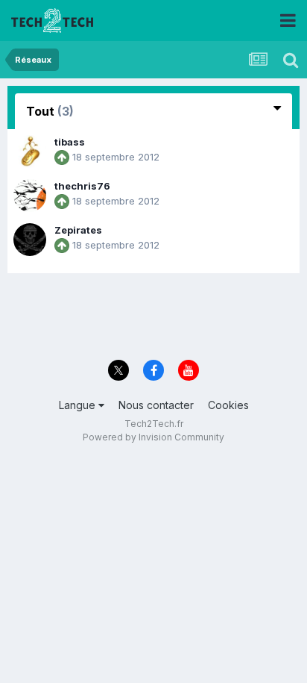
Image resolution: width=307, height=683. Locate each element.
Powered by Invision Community (153, 437)
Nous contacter (156, 405)
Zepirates (78, 230)
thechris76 (82, 186)
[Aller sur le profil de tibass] (29, 151)
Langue (78, 405)
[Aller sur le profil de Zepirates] (29, 239)
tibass (69, 142)
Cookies (228, 405)
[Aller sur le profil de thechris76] (29, 195)
